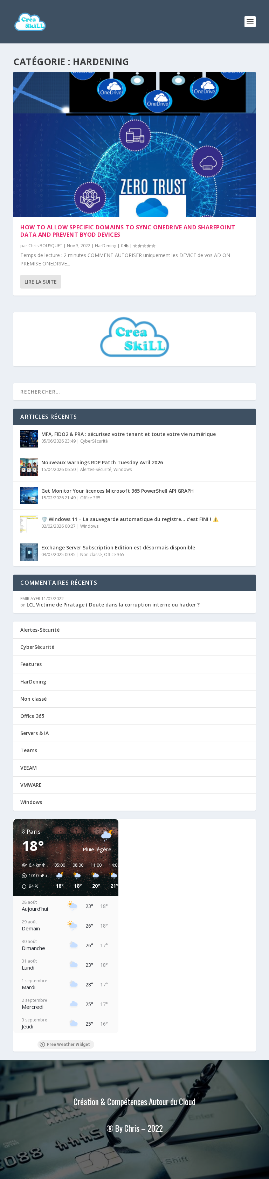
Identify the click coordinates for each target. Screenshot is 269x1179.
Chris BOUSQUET (45, 246)
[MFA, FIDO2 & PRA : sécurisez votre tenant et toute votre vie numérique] (29, 439)
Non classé (91, 554)
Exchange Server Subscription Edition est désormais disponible (118, 547)
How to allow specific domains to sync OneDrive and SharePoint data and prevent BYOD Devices (127, 230)
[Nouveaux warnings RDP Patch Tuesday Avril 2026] (29, 467)
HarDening (105, 246)
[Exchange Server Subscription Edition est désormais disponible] (29, 552)
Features (31, 664)
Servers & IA (34, 733)
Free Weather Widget (68, 1044)
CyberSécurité (94, 441)
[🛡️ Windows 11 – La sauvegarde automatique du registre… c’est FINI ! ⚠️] (29, 524)
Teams (28, 750)
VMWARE (31, 785)
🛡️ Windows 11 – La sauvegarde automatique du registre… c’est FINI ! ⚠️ (130, 519)
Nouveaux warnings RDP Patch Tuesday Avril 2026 (102, 462)
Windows (122, 469)
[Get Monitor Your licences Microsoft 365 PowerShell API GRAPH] (29, 495)
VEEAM (28, 767)
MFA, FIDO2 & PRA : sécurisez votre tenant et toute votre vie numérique (128, 434)
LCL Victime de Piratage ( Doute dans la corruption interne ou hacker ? (113, 604)
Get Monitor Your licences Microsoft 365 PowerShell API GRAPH (117, 490)
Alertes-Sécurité (95, 469)
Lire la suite (41, 281)
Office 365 (90, 498)
